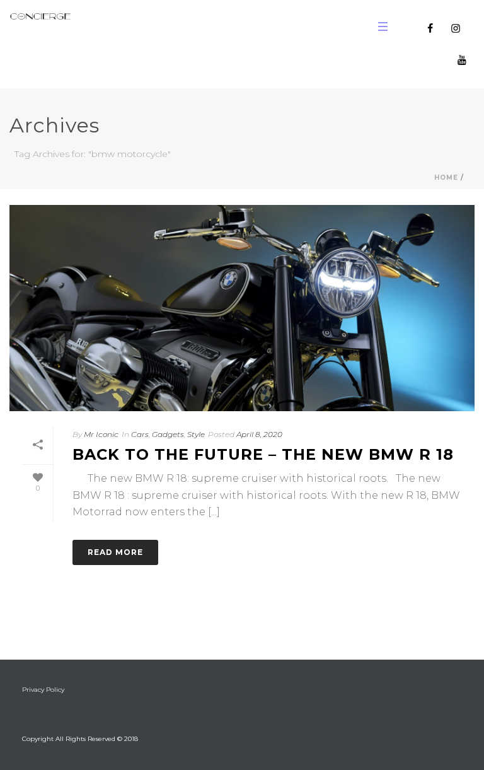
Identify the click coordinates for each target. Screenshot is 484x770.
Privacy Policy (43, 689)
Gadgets (168, 434)
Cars (140, 434)
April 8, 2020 (259, 434)
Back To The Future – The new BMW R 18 (263, 454)
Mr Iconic (101, 434)
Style (196, 434)
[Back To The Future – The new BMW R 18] (242, 308)
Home (446, 177)
